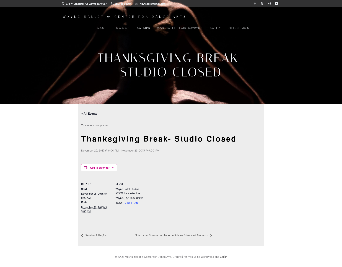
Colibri (223, 256)
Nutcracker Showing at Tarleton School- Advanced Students (172, 235)
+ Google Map (130, 202)
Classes (121, 28)
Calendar (143, 28)
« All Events (89, 113)
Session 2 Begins (96, 235)
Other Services (238, 28)
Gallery (215, 28)
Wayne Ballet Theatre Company (178, 28)
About (101, 28)
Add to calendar (99, 167)
